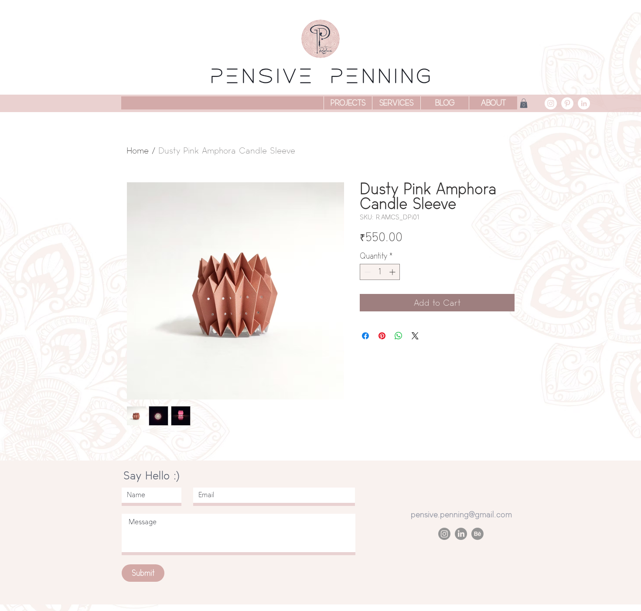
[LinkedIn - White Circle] (584, 103)
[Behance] (477, 534)
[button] (524, 103)
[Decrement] (366, 272)
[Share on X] (415, 336)
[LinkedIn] (461, 534)
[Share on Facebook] (365, 336)
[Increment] (393, 272)
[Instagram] (444, 534)
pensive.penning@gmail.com (461, 514)
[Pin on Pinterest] (382, 336)
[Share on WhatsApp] (398, 336)
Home (137, 150)
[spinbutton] (380, 272)
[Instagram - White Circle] (551, 103)
